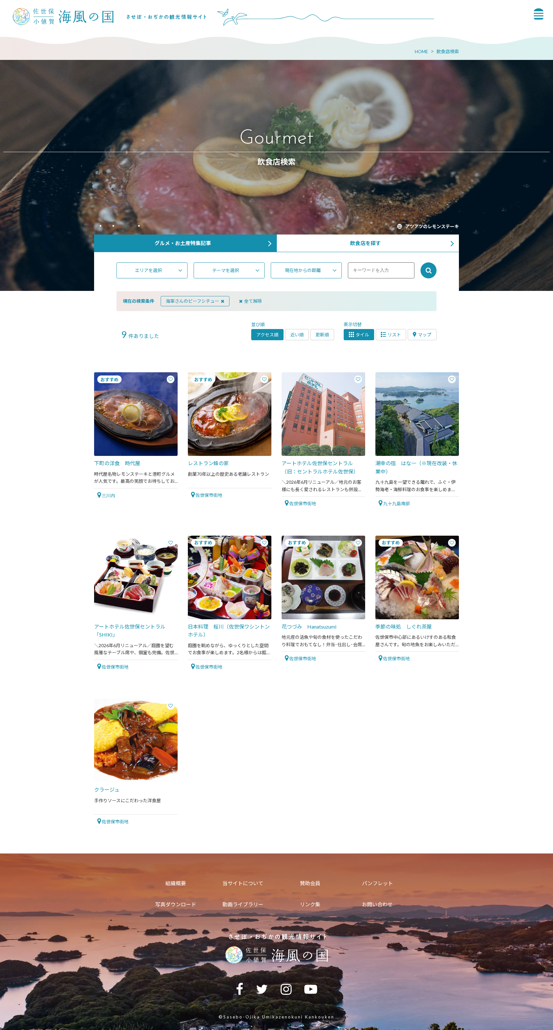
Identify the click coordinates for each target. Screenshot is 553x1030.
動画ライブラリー (242, 904)
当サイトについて (242, 883)
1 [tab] (100, 226)
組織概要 (175, 883)
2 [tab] (113, 226)
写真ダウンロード (175, 904)
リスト (394, 334)
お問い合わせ (377, 904)
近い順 (297, 334)
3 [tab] (126, 226)
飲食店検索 (448, 51)
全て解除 (253, 301)
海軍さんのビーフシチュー (192, 301)
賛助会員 (310, 883)
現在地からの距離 (303, 270)
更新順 (322, 334)
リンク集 (310, 904)
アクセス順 (267, 334)
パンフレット (377, 883)
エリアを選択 (148, 270)
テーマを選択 (225, 270)
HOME (421, 51)
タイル (362, 334)
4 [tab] (138, 226)
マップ (424, 334)
